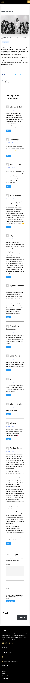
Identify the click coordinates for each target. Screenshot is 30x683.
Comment (8, 564)
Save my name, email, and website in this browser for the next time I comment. (15, 597)
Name (7, 579)
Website (8, 588)
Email (7, 583)
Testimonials (5, 42)
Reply (8, 130)
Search (5, 613)
